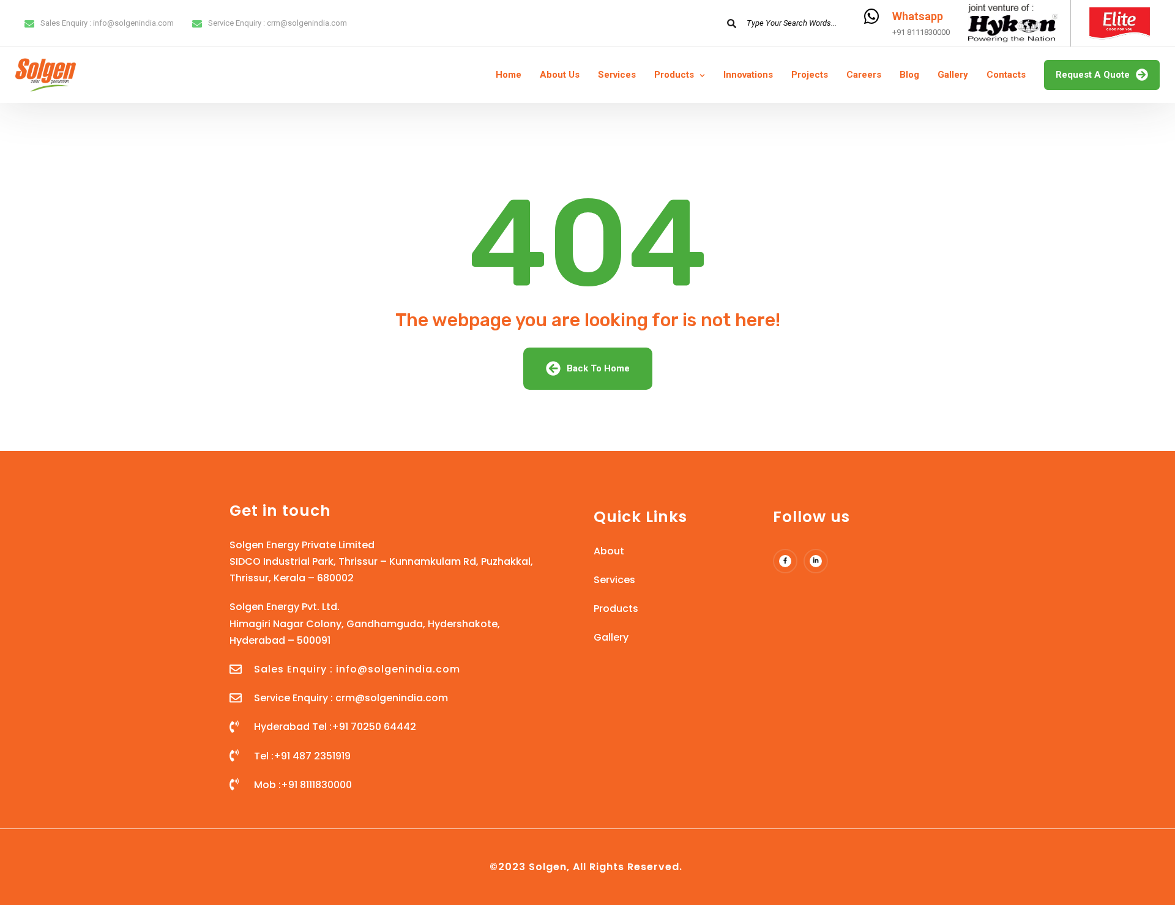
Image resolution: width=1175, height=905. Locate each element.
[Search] (731, 23)
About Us (560, 74)
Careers (863, 74)
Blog (909, 74)
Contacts (1006, 74)
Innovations (748, 74)
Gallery (953, 74)
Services (617, 74)
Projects (809, 74)
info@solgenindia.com (133, 23)
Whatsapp (917, 16)
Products (674, 74)
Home (508, 74)
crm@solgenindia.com (307, 23)
